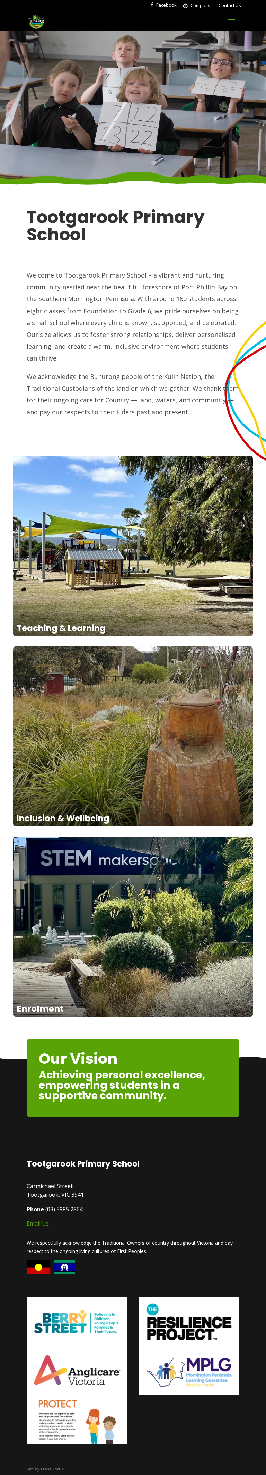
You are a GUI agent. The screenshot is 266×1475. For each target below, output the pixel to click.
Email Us (38, 1223)
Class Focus (52, 1469)
